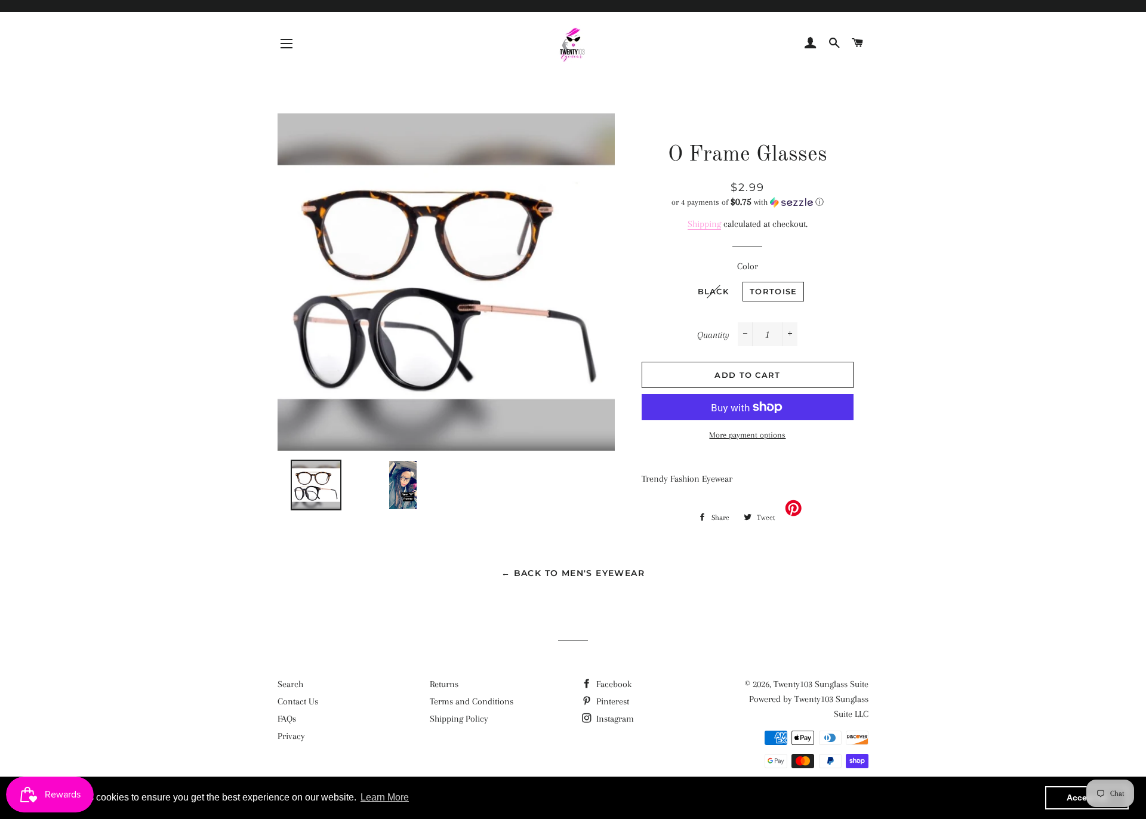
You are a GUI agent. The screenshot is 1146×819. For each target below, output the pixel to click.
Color (747, 266)
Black (713, 291)
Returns (444, 684)
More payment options (747, 434)
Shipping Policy (459, 718)
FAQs (287, 718)
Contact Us (298, 701)
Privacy (291, 736)
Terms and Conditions (471, 701)
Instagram (614, 718)
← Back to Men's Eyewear (573, 573)
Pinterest (611, 701)
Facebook (612, 684)
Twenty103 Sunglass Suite (821, 684)
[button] (748, 202)
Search (290, 684)
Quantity (713, 335)
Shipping (704, 223)
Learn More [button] (385, 797)
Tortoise (773, 291)
